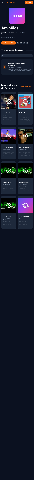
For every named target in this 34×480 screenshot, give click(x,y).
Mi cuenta (28, 2)
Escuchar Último (10, 43)
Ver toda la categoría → (26, 86)
